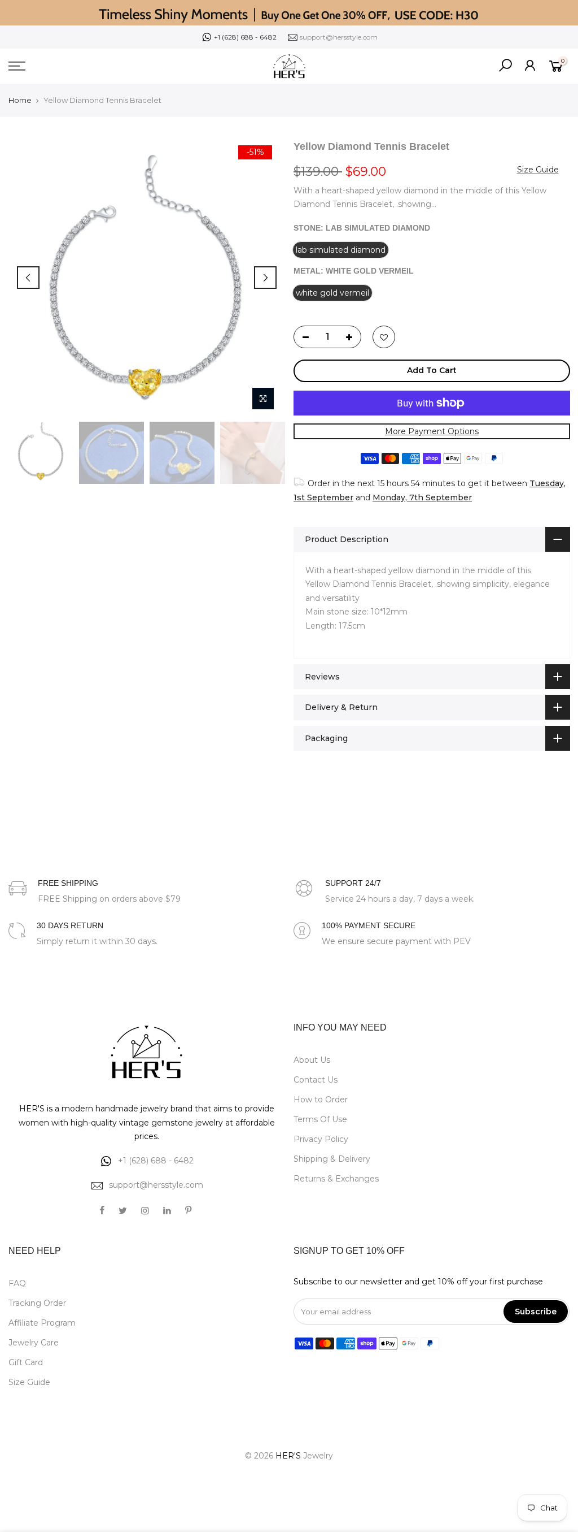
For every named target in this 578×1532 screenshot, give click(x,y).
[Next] (265, 277)
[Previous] (28, 277)
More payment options (431, 431)
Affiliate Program (42, 1323)
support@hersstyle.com (339, 37)
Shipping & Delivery (332, 1159)
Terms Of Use (320, 1119)
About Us (312, 1060)
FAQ (17, 1283)
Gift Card (25, 1362)
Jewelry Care (33, 1343)
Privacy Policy (321, 1139)
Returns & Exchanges (336, 1179)
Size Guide (537, 169)
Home (20, 100)
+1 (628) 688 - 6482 (245, 37)
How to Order (321, 1099)
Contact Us (316, 1080)
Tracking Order (37, 1303)
